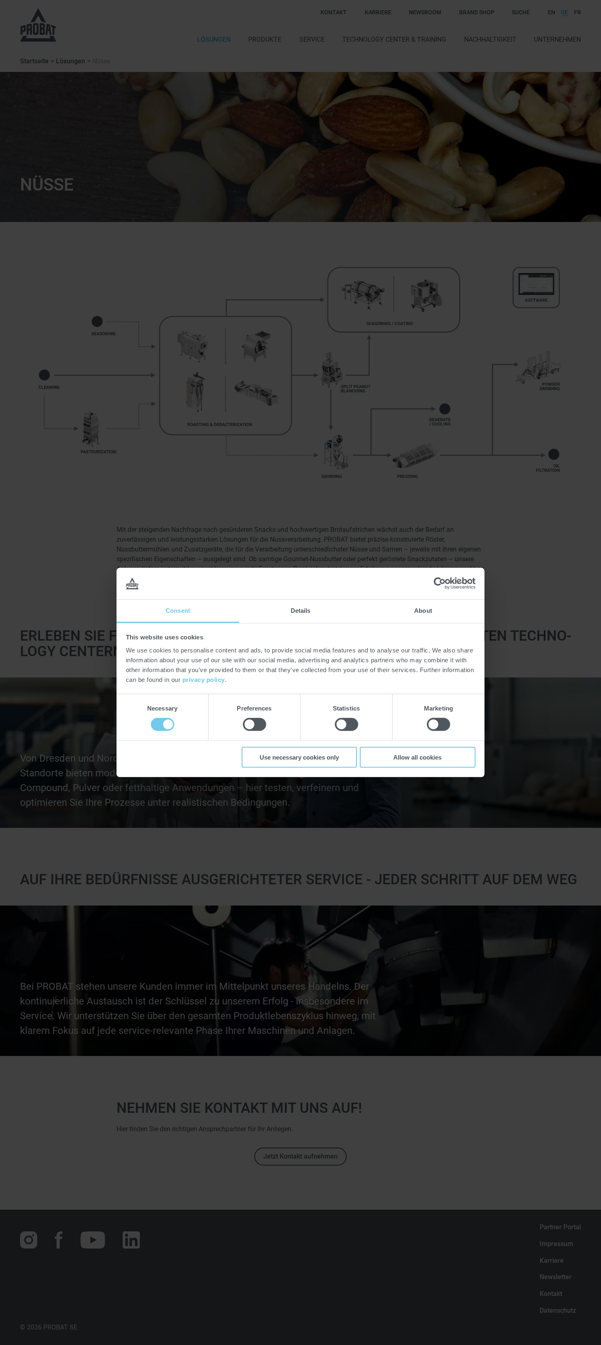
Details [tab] (301, 610)
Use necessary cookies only (299, 756)
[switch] (254, 724)
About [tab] (423, 610)
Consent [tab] (178, 610)
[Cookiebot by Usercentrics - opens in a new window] (439, 583)
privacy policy (203, 679)
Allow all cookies (417, 756)
